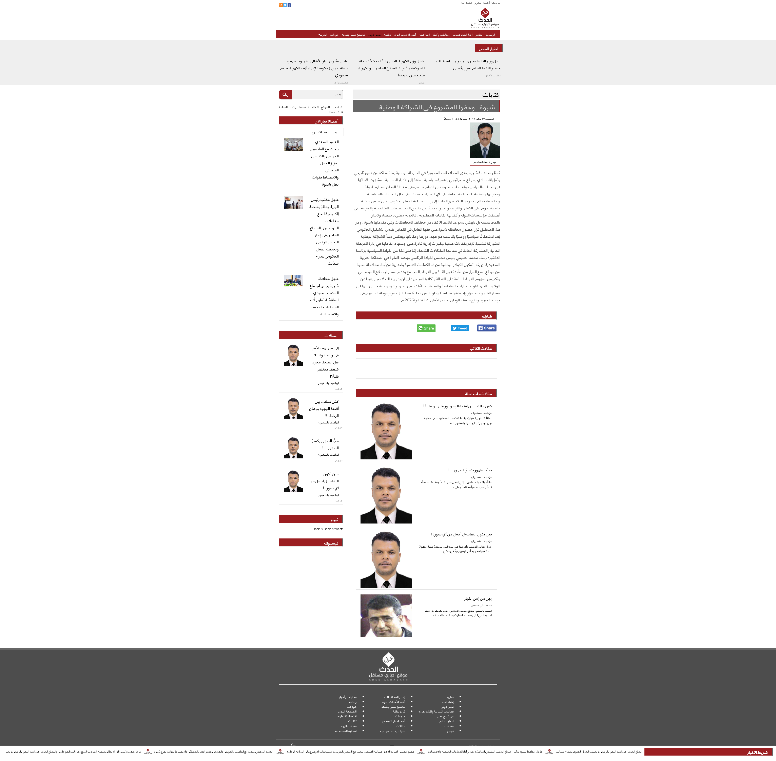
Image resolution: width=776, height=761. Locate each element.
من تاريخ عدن (446, 716)
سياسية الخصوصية (392, 730)
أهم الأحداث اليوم (405, 34)
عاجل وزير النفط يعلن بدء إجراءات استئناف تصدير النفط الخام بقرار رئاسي (469, 64)
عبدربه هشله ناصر (485, 161)
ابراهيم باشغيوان (481, 412)
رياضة (387, 34)
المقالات (331, 335)
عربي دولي (374, 34)
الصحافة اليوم (347, 711)
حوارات (334, 34)
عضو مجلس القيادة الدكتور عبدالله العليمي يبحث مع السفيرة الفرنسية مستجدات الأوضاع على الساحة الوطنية (393, 751)
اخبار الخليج (446, 721)
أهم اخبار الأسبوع (394, 721)
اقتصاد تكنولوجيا (346, 716)
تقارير (479, 34)
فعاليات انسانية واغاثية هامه (436, 711)
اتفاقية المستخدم (345, 730)
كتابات (352, 721)
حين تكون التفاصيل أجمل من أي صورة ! (461, 533)
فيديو (450, 730)
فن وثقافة (399, 711)
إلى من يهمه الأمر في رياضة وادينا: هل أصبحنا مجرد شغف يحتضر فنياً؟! (325, 362)
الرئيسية (490, 34)
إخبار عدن (424, 34)
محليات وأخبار (441, 34)
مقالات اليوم (348, 726)
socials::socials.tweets (328, 529)
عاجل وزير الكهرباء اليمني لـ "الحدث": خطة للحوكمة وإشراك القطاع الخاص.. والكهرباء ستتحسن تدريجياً (391, 67)
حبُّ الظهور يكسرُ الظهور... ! (469, 469)
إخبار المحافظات (462, 34)
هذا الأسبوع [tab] (319, 132)
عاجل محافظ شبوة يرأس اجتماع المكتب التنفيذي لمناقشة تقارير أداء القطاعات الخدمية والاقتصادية (528, 751)
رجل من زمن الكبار (478, 598)
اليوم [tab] (336, 132)
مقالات (449, 726)
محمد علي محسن (481, 605)
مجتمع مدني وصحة (353, 34)
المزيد (323, 34)
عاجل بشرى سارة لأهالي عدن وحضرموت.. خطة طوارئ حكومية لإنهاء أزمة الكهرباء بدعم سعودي (314, 67)
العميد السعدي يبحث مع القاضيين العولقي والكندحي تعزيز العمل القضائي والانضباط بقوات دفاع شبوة (256, 751)
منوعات (400, 716)
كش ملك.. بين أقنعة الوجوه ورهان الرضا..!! (457, 405)
